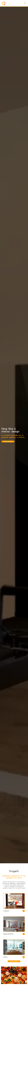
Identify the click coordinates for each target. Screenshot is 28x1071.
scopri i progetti (8, 441)
